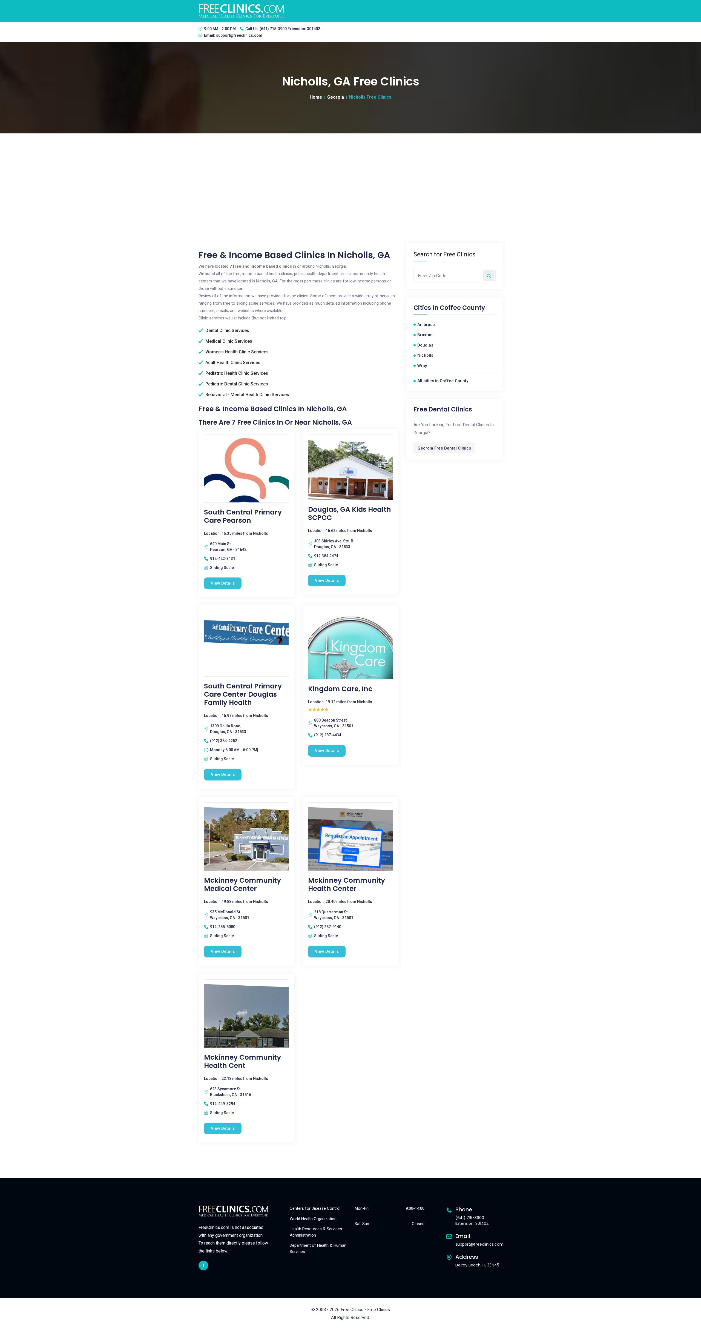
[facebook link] (203, 1265)
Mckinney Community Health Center (346, 884)
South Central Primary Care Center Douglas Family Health (243, 694)
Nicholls (425, 355)
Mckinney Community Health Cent (242, 1061)
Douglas (425, 345)
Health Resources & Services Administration (316, 1232)
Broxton (425, 334)
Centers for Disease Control (315, 1208)
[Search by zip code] (488, 275)
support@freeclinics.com (239, 35)
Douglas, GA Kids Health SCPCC (349, 513)
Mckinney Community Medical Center (242, 884)
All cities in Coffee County (442, 380)
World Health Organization (313, 1218)
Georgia (335, 97)
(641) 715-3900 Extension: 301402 (290, 29)
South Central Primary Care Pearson (243, 516)
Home (316, 97)
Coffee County (462, 307)
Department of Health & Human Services (318, 1248)
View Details (223, 583)
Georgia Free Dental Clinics (444, 448)
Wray (422, 365)
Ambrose (426, 324)
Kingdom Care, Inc (340, 689)
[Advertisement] (350, 174)
